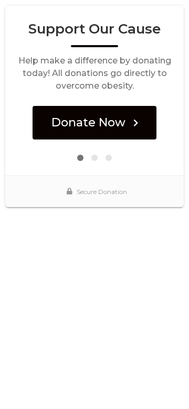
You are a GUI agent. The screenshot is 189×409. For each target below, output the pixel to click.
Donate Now (88, 122)
